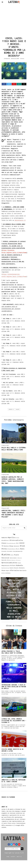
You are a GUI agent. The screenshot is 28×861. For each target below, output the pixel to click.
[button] (24, 528)
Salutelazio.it (20, 220)
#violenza (7, 573)
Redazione (7, 58)
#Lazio (17, 409)
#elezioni (16, 546)
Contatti (13, 856)
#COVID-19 (11, 409)
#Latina (6, 554)
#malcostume (5, 557)
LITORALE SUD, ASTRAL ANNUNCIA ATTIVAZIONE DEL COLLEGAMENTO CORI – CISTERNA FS (14, 720)
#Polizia (9, 560)
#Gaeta (22, 549)
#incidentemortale (17, 551)
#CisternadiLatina (16, 540)
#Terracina (14, 570)
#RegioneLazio (6, 565)
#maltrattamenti (13, 557)
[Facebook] (4, 84)
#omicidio (4, 560)
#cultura (6, 546)
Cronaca (22, 58)
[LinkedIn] (16, 844)
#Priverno (18, 560)
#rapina (19, 562)
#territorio (22, 570)
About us (19, 856)
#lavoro (12, 554)
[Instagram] (14, 844)
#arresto (17, 537)
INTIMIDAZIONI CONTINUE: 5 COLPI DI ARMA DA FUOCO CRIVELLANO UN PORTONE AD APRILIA (14, 686)
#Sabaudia (19, 565)
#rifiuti (12, 565)
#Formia (4, 549)
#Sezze (3, 570)
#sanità (11, 568)
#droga (11, 546)
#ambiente (4, 537)
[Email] (24, 84)
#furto (17, 549)
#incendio (4, 551)
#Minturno (20, 557)
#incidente (10, 551)
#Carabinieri (5, 540)
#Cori (17, 543)
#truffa (3, 573)
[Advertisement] (14, 20)
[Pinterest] (14, 84)
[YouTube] (19, 844)
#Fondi (22, 546)
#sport (8, 570)
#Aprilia (11, 537)
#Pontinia (13, 560)
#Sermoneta (21, 568)
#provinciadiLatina (9, 562)
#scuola (16, 568)
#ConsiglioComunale (11, 543)
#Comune (4, 543)
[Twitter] (9, 84)
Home (7, 856)
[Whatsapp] (19, 84)
